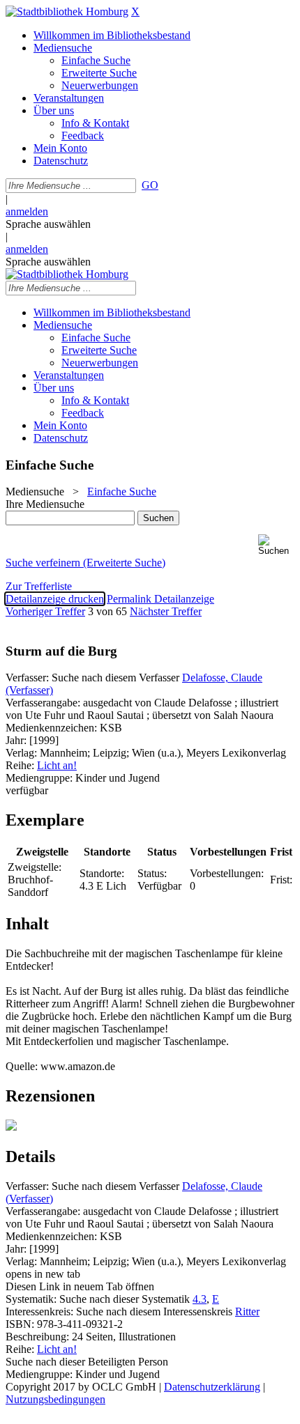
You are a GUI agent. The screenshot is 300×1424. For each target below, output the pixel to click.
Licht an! (57, 765)
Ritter (247, 1311)
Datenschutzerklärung (212, 1387)
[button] (276, 545)
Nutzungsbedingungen (55, 1399)
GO (150, 185)
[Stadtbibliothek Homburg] (67, 11)
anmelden (27, 211)
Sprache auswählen (48, 224)
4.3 (200, 1299)
